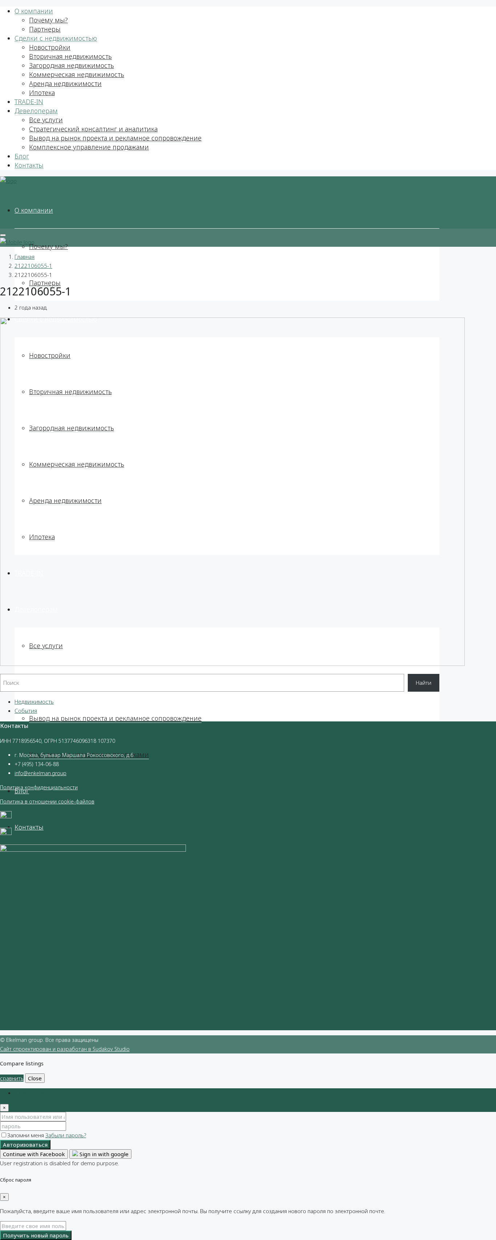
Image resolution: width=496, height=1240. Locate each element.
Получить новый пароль (36, 1235)
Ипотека (42, 92)
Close (35, 1078)
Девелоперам (36, 110)
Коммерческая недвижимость (76, 74)
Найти (423, 682)
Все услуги (46, 119)
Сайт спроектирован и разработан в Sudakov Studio (65, 1048)
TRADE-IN (29, 101)
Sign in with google (103, 1154)
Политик (10, 787)
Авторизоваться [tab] (35, 1092)
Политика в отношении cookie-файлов (47, 801)
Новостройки (49, 47)
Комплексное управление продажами (89, 147)
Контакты (29, 165)
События (26, 710)
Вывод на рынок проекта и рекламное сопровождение (115, 138)
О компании (34, 11)
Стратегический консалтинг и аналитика (93, 128)
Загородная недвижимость (71, 65)
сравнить (12, 1078)
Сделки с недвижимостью (56, 38)
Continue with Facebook (34, 1154)
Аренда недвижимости (65, 83)
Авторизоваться (25, 1144)
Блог (22, 156)
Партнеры (45, 29)
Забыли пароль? (65, 1135)
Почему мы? (48, 20)
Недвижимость (34, 701)
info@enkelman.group (40, 773)
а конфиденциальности (49, 787)
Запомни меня (26, 1135)
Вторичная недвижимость (70, 56)
